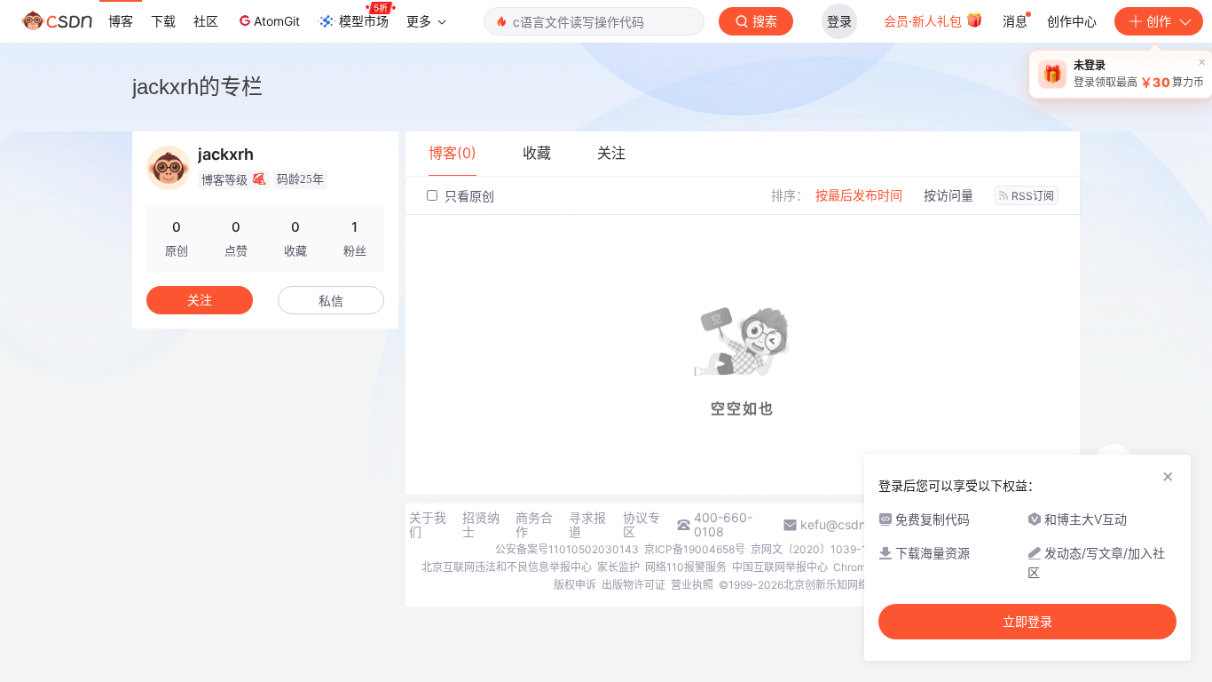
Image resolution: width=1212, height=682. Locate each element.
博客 (120, 20)
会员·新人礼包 (924, 20)
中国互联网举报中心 (780, 567)
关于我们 (427, 525)
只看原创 (467, 195)
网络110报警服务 (686, 567)
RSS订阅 (1032, 195)
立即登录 (1027, 622)
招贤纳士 (481, 525)
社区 (205, 20)
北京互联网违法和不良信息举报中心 (506, 567)
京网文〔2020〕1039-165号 (820, 549)
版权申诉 (575, 584)
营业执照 (692, 584)
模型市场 (364, 20)
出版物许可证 (633, 584)
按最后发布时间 (858, 194)
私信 (331, 300)
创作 (1158, 20)
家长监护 (618, 567)
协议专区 (641, 525)
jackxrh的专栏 (197, 87)
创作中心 (1072, 20)
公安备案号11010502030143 (567, 549)
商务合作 (534, 525)
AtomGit (277, 20)
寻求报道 (587, 525)
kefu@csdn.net (844, 525)
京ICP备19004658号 (694, 549)
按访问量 (948, 194)
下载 (163, 20)
